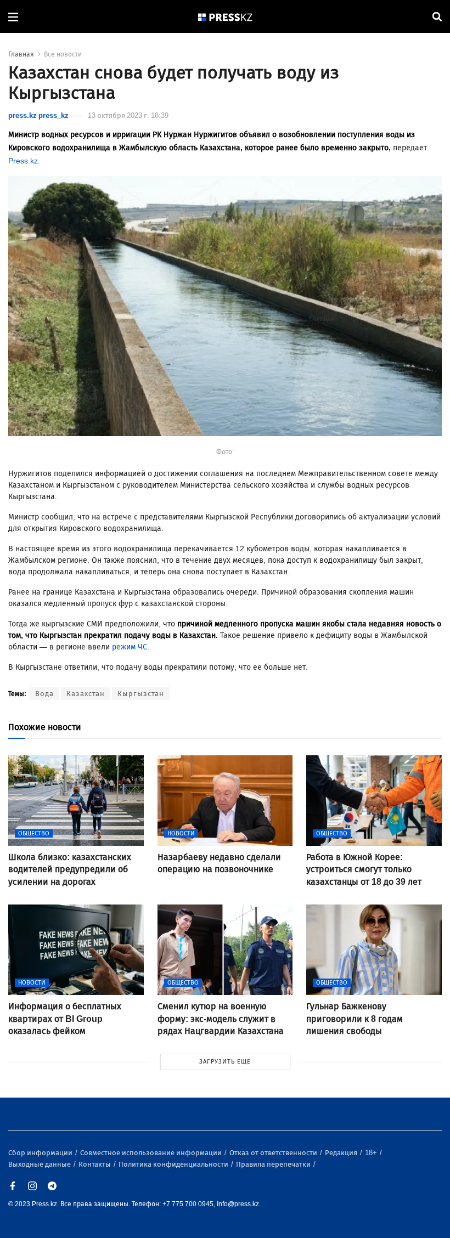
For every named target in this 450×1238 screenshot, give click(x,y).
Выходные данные (40, 1164)
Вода (44, 693)
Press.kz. (24, 161)
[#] (225, 16)
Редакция (342, 1153)
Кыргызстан (140, 693)
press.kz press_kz (38, 115)
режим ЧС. (129, 647)
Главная (21, 54)
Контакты (95, 1164)
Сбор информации (41, 1153)
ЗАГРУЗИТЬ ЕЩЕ (225, 1061)
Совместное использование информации (151, 1153)
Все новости (63, 54)
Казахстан (85, 693)
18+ (372, 1153)
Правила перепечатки (274, 1164)
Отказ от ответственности (274, 1153)
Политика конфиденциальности (174, 1164)
